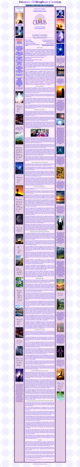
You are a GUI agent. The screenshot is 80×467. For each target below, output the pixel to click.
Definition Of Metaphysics (19, 57)
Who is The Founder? (19, 72)
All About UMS (20, 46)
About (30, 5)
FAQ (22, 52)
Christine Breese (21, 88)
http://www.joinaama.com (29, 60)
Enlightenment (19, 81)
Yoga (19, 86)
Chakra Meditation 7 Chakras (19, 78)
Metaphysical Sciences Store (19, 43)
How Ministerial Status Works (19, 69)
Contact (52, 5)
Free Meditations (18, 52)
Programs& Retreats (33, 5)
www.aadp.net (27, 52)
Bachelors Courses (19, 53)
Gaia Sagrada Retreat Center (19, 25)
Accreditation (21, 48)
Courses (16, 47)
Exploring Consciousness (19, 80)
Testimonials (19, 55)
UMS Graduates (21, 54)
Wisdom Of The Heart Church (20, 49)
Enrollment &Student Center (45, 5)
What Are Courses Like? (19, 61)
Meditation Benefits (19, 83)
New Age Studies (19, 84)
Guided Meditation (19, 82)
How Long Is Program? (19, 59)
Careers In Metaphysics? (19, 60)
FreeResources (37, 5)
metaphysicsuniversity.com (39, 11)
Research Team (19, 50)
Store (49, 5)
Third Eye (19, 85)
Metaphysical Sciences (20, 87)
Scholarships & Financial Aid (19, 71)
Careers (19, 47)
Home (27, 5)
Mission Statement (19, 56)
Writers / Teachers (19, 64)
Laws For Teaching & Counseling (19, 67)
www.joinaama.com (28, 53)
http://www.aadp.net (28, 58)
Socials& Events (41, 5)
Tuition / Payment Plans (19, 70)
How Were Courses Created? (19, 62)
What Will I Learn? (19, 63)
